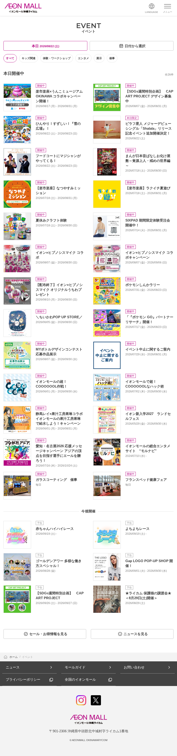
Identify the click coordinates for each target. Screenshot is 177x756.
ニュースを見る (136, 634)
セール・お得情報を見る (48, 634)
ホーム (13, 657)
